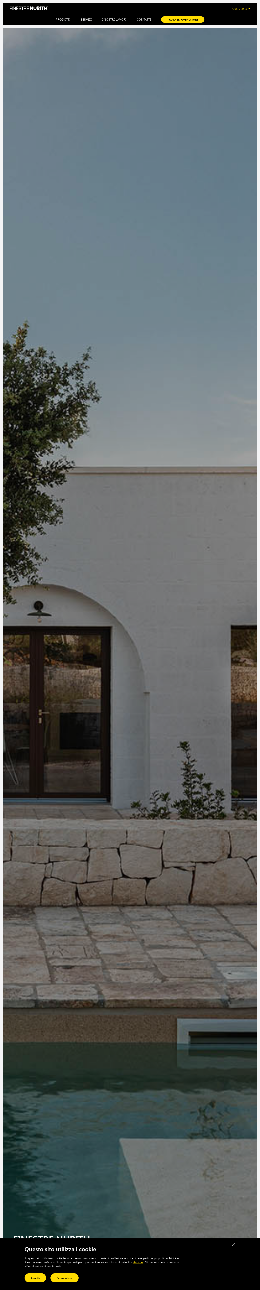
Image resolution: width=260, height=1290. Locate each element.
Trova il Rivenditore (182, 19)
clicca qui (138, 1262)
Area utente (239, 8)
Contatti (144, 19)
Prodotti (63, 19)
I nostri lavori (114, 19)
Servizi (86, 19)
